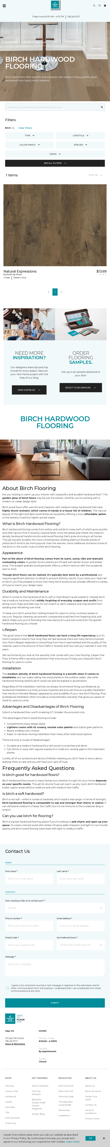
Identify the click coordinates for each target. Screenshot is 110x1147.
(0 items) (105, 6)
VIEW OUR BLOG (26, 390)
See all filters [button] (53, 163)
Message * (10, 957)
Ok (90, 1138)
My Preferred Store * (67, 938)
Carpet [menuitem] (8, 1102)
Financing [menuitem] (10, 1123)
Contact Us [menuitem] (91, 1105)
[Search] (102, 107)
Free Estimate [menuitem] (12, 1118)
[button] (94, 6)
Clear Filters (25, 128)
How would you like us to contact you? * (25, 901)
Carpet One (11, 42)
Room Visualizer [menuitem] (40, 1086)
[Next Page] (61, 292)
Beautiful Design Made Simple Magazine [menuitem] (39, 1104)
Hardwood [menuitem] (10, 1096)
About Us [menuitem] (90, 1086)
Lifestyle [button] (78, 135)
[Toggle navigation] (4, 6)
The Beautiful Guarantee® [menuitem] (65, 1103)
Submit (55, 1002)
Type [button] (27, 135)
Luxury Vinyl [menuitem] (11, 1091)
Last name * (63, 871)
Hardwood (40, 42)
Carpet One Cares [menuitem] (91, 1098)
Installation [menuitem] (64, 1115)
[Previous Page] (48, 292)
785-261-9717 (73, 16)
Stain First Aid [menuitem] (65, 1091)
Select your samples (78, 387)
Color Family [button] (27, 144)
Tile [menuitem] (7, 1112)
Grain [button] (53, 154)
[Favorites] (99, 6)
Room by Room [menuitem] (93, 1091)
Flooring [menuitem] (9, 1086)
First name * (11, 871)
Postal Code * (11, 938)
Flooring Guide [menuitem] (66, 1096)
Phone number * (13, 918)
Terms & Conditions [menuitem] (90, 1112)
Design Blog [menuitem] (38, 1114)
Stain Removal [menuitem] (65, 1086)
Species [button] (78, 144)
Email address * (64, 918)
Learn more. (73, 1141)
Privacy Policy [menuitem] (92, 1118)
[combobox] (52, 107)
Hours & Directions (15, 1044)
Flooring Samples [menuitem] (36, 1093)
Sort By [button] (93, 175)
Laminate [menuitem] (10, 1107)
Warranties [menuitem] (64, 1110)
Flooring (26, 42)
